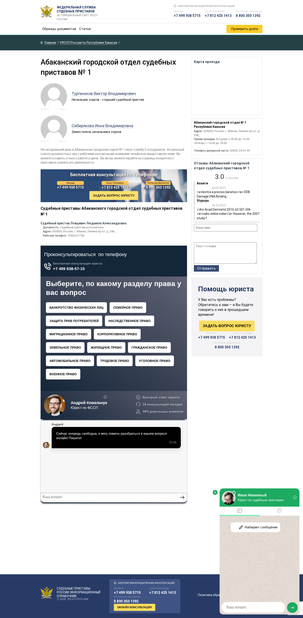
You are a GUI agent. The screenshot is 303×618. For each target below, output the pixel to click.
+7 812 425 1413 (218, 16)
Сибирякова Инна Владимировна (102, 125)
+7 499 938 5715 (187, 16)
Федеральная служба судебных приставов (77, 12)
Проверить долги (244, 29)
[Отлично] (214, 237)
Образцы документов (59, 29)
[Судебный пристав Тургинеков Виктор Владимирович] (54, 106)
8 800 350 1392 (248, 16)
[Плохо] (202, 237)
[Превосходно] (220, 237)
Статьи (85, 29)
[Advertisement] (226, 397)
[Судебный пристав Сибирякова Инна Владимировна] (54, 138)
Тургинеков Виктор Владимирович (104, 93)
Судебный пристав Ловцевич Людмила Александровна (83, 223)
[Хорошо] (208, 237)
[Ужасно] (196, 237)
